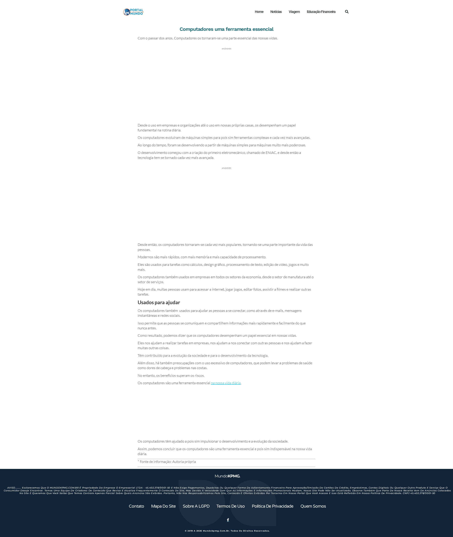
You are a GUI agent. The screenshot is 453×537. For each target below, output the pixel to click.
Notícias (276, 12)
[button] (346, 11)
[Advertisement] (226, 412)
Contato (136, 506)
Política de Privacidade (272, 506)
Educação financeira (321, 12)
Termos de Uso (230, 506)
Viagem (294, 12)
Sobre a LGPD (196, 506)
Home (259, 12)
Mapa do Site (163, 506)
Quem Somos (313, 506)
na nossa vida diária (226, 383)
